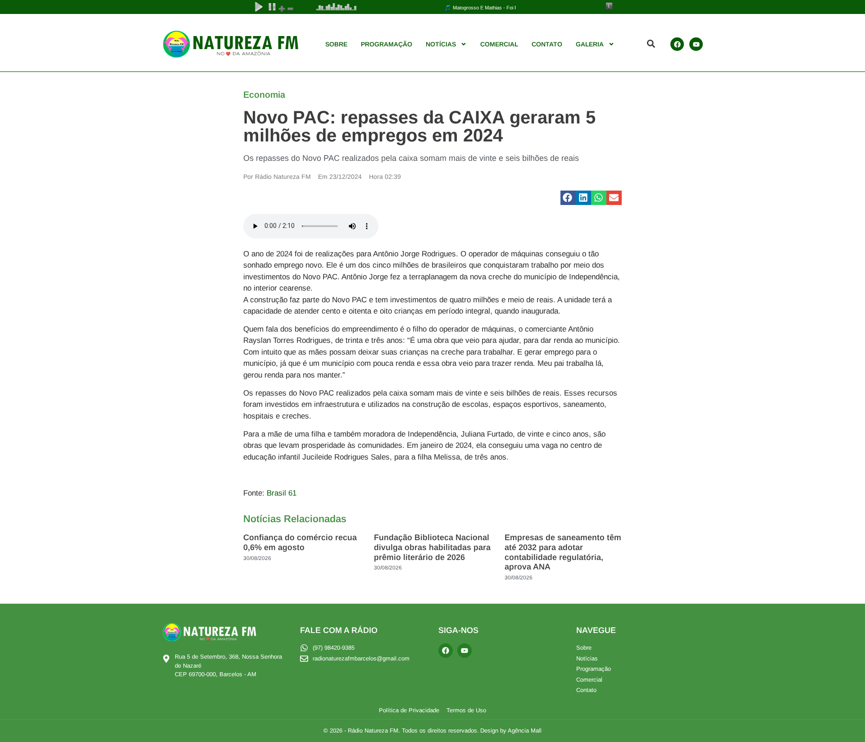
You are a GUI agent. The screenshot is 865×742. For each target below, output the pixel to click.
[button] (568, 198)
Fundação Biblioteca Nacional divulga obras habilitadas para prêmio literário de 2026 (432, 547)
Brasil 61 (281, 493)
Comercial (499, 44)
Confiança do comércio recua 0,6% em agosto (300, 542)
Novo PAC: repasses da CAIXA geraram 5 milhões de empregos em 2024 (419, 126)
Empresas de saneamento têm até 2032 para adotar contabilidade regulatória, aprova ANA (563, 552)
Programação (386, 44)
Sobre (336, 44)
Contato (547, 44)
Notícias (441, 44)
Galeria (590, 44)
